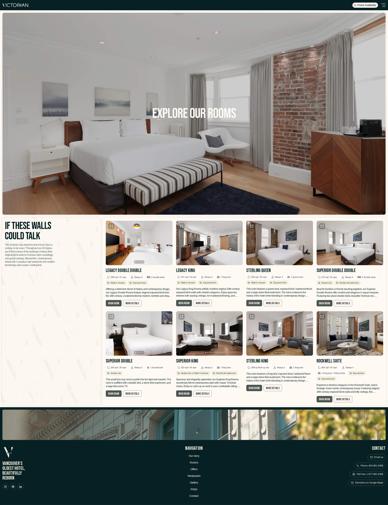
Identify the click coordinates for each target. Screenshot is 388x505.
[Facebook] (13, 487)
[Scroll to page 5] (143, 262)
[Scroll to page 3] (139, 262)
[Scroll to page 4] (141, 262)
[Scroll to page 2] (137, 262)
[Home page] (15, 5)
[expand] (111, 226)
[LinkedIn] (21, 487)
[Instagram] (5, 487)
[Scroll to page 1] (135, 262)
